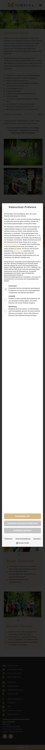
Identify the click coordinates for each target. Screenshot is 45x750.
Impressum (37, 539)
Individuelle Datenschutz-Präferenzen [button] (22, 523)
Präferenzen (8, 539)
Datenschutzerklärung (11, 244)
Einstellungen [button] (18, 251)
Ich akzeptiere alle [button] (22, 516)
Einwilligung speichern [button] (23, 530)
